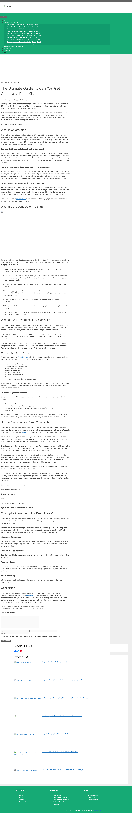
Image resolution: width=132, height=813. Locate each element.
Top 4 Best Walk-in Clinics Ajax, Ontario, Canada (21, 44)
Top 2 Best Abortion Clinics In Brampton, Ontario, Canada (24, 29)
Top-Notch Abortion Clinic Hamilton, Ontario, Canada (23, 37)
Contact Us (7, 48)
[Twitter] (18, 651)
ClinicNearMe (98, 810)
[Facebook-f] (17, 810)
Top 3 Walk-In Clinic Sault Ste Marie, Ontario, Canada (22, 24)
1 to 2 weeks (26, 432)
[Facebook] (15, 651)
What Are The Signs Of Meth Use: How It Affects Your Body (22, 608)
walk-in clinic (21, 199)
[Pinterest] (21, 651)
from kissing (30, 595)
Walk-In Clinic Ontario (11, 22)
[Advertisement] (55, 67)
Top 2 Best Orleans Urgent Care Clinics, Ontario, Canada (23, 33)
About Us (7, 50)
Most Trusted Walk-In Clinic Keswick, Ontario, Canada (23, 31)
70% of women (23, 357)
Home (6, 20)
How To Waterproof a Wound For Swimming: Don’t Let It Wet (23, 606)
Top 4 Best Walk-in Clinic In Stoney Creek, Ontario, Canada (24, 27)
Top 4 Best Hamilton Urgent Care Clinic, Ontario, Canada (23, 39)
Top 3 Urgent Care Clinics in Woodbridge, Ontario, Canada (24, 42)
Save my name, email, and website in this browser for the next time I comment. (31, 637)
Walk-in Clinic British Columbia (14, 46)
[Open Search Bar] (1, 14)
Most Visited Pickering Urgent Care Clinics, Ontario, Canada (24, 35)
